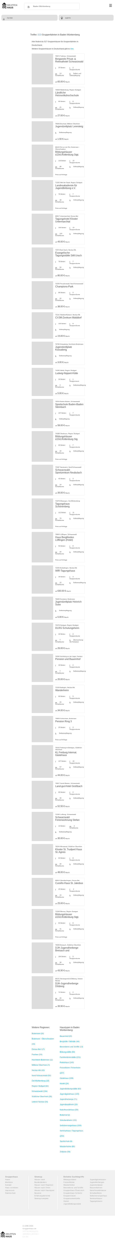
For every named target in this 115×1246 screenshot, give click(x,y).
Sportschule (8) (66, 1141)
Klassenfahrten (96, 1188)
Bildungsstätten (69, 1179)
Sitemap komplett (41, 1198)
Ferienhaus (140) (67, 1062)
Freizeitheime (69, 1182)
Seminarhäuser (96, 1198)
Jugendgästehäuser (98, 1179)
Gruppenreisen (69, 1196)
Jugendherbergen (97, 1182)
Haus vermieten (11, 1188)
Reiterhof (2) (65, 1115)
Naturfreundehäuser (98, 1190)
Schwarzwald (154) (39, 1091)
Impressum (9, 1190)
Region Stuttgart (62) (40, 1086)
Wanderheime (69, 1185)
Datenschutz (10, 1193)
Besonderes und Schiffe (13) (71, 1047)
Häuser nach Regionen (43, 1185)
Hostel (66, 1201)
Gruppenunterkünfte (71, 1198)
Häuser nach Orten (42, 1188)
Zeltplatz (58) (65, 1152)
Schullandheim (96, 1193)
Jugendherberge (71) (68, 1099)
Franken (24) (37, 1054)
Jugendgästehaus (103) (69, 1094)
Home (7, 1179)
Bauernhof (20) (66, 1036)
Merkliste (9, 1182)
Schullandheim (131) (68, 1120)
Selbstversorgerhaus (98, 1196)
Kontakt (8, 1185)
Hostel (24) (64, 1083)
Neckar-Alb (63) (38, 1070)
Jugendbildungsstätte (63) (70, 1089)
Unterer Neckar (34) (40, 1102)
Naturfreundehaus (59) (69, 1110)
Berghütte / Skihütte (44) (69, 1041)
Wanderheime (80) (67, 1146)
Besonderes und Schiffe (73, 1188)
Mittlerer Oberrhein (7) (41, 1065)
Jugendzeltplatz (96, 1185)
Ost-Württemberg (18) (40, 1081)
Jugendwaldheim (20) (69, 1104)
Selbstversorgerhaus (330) (70, 1125)
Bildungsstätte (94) (67, 1052)
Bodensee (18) (38, 1033)
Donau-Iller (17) (38, 1049)
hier (71, 49)
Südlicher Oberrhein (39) (42, 1097)
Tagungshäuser (96, 1201)
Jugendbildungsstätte (72, 1204)
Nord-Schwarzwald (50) (41, 1075)
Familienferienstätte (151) (70, 1057)
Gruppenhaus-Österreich (73, 1190)
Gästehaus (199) (66, 1078)
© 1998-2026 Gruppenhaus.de (31, 1231)
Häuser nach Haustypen (44, 1190)
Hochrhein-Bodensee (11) (42, 1060)
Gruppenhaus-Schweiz (72, 1193)
